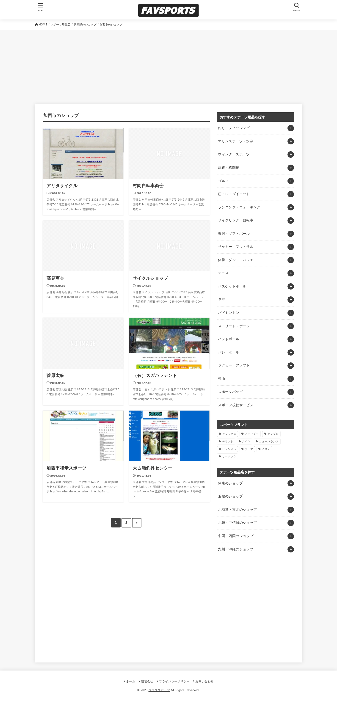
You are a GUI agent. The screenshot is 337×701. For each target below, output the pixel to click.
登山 (221, 379)
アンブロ (273, 434)
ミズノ (266, 449)
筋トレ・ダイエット (234, 194)
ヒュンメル (229, 449)
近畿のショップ (230, 496)
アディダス (252, 434)
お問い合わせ (204, 681)
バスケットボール (232, 286)
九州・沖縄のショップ (235, 549)
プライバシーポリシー (174, 681)
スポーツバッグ (230, 392)
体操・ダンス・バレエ (235, 260)
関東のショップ (230, 483)
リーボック (229, 456)
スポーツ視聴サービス (235, 405)
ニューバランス (269, 441)
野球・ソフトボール (234, 233)
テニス (223, 273)
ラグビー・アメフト (234, 365)
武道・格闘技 (228, 167)
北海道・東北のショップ (237, 509)
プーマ (249, 449)
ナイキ (246, 441)
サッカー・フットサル (235, 246)
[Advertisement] (168, 64)
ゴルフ (223, 181)
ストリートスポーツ (234, 326)
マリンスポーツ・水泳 (235, 141)
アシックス (229, 434)
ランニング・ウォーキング (239, 207)
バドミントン (228, 313)
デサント (227, 441)
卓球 (221, 299)
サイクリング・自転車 (235, 220)
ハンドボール (228, 339)
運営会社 (147, 681)
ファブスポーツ (159, 690)
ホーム (130, 681)
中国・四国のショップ (235, 536)
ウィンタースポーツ (234, 154)
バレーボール (228, 352)
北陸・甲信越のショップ (237, 522)
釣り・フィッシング (234, 128)
